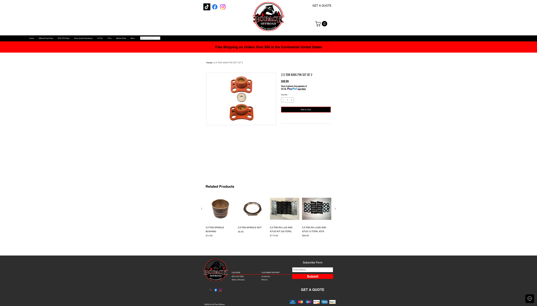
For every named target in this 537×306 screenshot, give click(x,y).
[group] (268, 221)
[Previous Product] (201, 208)
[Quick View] (220, 208)
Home (209, 62)
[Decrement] (283, 100)
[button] (321, 23)
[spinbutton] (287, 100)
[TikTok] (206, 6)
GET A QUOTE (321, 5)
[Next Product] (335, 208)
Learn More (301, 89)
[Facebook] (214, 6)
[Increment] (292, 100)
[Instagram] (222, 6)
